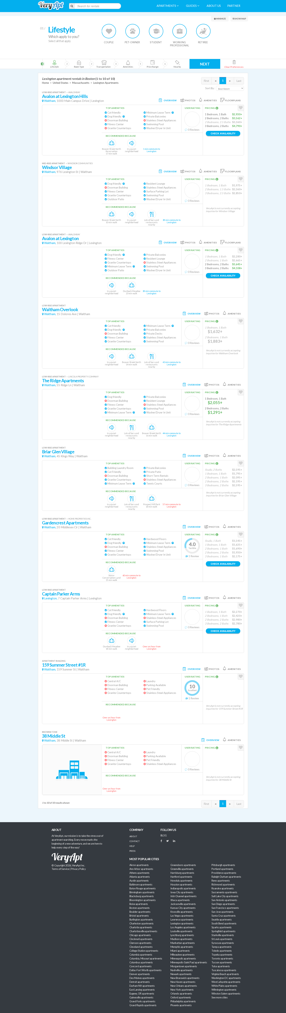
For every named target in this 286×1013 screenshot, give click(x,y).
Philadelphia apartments (183, 1001)
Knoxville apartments (181, 911)
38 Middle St (53, 736)
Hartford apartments (181, 876)
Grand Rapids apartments (142, 1005)
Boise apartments (138, 904)
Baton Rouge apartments (142, 888)
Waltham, (50, 100)
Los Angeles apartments (182, 927)
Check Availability (223, 133)
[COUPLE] (109, 31)
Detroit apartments (139, 981)
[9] (152, 64)
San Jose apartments (222, 911)
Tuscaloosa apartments (223, 970)
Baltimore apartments (140, 884)
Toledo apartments (221, 950)
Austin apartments (139, 880)
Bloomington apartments (142, 900)
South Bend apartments (223, 923)
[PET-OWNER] (132, 31)
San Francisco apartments (225, 907)
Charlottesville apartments (143, 931)
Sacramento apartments (224, 892)
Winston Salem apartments (225, 993)
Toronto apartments (222, 958)
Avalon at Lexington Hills (65, 96)
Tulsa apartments (220, 966)
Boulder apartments (139, 911)
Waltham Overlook (60, 309)
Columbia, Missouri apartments (145, 958)
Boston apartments (139, 907)
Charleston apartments (141, 923)
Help (132, 846)
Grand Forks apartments (142, 1001)
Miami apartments (179, 950)
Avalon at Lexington (60, 238)
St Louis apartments (221, 939)
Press (132, 850)
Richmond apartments (223, 884)
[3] (79, 64)
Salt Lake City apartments (224, 896)
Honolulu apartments (181, 880)
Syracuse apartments (222, 942)
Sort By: (209, 88)
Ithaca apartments (180, 900)
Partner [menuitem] (233, 5)
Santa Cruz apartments (223, 915)
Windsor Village (57, 167)
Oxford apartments (180, 997)
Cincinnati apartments (140, 939)
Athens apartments (139, 872)
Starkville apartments (222, 935)
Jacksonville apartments (183, 904)
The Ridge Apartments (63, 380)
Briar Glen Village (58, 451)
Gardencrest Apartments (65, 522)
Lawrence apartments (181, 919)
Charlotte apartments (140, 927)
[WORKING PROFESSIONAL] (179, 31)
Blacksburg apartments (141, 896)
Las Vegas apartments (181, 915)
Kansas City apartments (182, 907)
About (133, 836)
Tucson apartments (221, 962)
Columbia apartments (140, 954)
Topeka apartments (221, 954)
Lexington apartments (181, 923)
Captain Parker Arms (61, 593)
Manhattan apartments (182, 942)
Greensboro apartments (183, 865)
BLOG (164, 835)
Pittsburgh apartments (223, 865)
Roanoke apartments (222, 888)
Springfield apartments (223, 931)
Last (239, 80)
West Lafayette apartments (225, 981)
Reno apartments (220, 880)
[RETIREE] (203, 31)
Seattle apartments (221, 919)
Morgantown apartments (183, 966)
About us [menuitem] (214, 5)
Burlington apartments (141, 919)
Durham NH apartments (141, 985)
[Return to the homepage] (51, 5)
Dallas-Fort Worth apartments (145, 970)
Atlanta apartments (139, 876)
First (206, 80)
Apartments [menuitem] (167, 5)
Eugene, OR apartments (141, 993)
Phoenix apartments (180, 1005)
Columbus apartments (141, 962)
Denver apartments (139, 974)
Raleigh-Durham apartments (226, 876)
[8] (135, 64)
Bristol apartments (139, 915)
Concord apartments (140, 966)
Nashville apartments (181, 970)
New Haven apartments (182, 981)
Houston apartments (181, 884)
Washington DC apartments (226, 978)
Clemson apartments (140, 942)
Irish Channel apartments (183, 896)
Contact (134, 841)
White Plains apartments (224, 985)
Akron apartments (138, 865)
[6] (110, 64)
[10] (177, 64)
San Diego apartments (223, 904)
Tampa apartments (221, 946)
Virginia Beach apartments (225, 974)
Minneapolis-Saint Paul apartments (188, 962)
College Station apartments (143, 950)
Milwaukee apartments (182, 954)
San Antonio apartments (224, 900)
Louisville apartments (181, 931)
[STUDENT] (156, 31)
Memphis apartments (181, 946)
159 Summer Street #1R (64, 665)
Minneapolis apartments (183, 958)
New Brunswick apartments (184, 978)
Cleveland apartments (140, 946)
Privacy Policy (78, 868)
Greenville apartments (182, 868)
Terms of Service (60, 868)
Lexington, (50, 598)
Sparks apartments (221, 927)
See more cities (219, 997)
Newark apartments (180, 974)
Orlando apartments (181, 993)
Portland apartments (222, 868)
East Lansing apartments (142, 989)
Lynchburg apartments (182, 935)
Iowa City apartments (181, 892)
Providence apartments (223, 872)
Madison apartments (181, 939)
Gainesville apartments (141, 997)
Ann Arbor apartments (141, 868)
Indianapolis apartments (183, 888)
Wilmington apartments (223, 989)
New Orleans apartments (183, 985)
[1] (54, 64)
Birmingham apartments (141, 892)
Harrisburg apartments (182, 872)
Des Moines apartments (141, 978)
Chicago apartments (140, 935)
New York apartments (182, 989)
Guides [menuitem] (191, 5)
